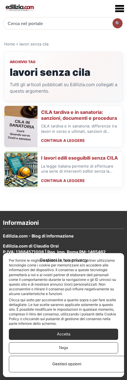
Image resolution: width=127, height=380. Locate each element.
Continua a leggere (63, 140)
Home (9, 44)
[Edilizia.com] (19, 8)
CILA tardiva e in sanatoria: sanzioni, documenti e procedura (79, 115)
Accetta (63, 334)
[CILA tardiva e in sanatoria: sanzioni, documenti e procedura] (21, 126)
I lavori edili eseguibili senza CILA (79, 158)
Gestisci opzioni (66, 363)
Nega (63, 347)
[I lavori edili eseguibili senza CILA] (21, 169)
